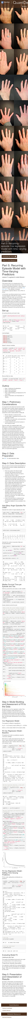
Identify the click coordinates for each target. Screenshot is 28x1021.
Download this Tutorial (9, 256)
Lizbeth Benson (6, 1010)
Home (2, 241)
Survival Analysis (6, 1017)
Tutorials (7, 241)
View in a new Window (9, 260)
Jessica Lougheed (7, 1008)
